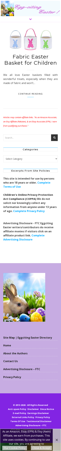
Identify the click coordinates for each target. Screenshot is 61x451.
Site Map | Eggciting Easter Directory (27, 337)
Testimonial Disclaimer (39, 421)
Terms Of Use (17, 421)
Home (7, 345)
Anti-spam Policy (17, 409)
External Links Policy (23, 417)
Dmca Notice (47, 409)
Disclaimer (33, 409)
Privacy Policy (12, 377)
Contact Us (10, 361)
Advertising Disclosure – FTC (21, 369)
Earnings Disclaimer (38, 413)
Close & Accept (41, 448)
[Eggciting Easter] (30, 8)
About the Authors (15, 353)
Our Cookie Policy (14, 448)
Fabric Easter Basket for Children (30, 59)
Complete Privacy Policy (29, 211)
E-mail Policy (19, 413)
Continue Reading (30, 93)
